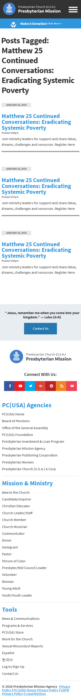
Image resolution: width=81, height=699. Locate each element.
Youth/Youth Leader (17, 595)
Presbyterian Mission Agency (23, 448)
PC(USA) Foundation (17, 434)
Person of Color (14, 561)
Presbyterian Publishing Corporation (30, 455)
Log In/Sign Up (13, 666)
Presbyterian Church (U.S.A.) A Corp (29, 469)
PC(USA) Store (13, 632)
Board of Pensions (16, 421)
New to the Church (16, 492)
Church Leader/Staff (17, 513)
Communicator (13, 533)
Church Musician (14, 526)
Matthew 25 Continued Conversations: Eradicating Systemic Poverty (36, 121)
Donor (7, 540)
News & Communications (21, 618)
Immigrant (10, 547)
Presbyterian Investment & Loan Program (33, 441)
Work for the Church (17, 639)
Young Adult (11, 588)
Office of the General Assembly (25, 428)
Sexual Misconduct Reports (22, 646)
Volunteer (9, 574)
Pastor (7, 554)
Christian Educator (16, 506)
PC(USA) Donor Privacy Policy (36, 690)
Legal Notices (35, 693)
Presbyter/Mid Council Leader (24, 567)
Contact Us (40, 328)
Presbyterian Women (18, 462)
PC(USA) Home (13, 414)
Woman (8, 581)
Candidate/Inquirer (16, 499)
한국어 (7, 659)
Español (8, 652)
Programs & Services (17, 625)
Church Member (14, 519)
